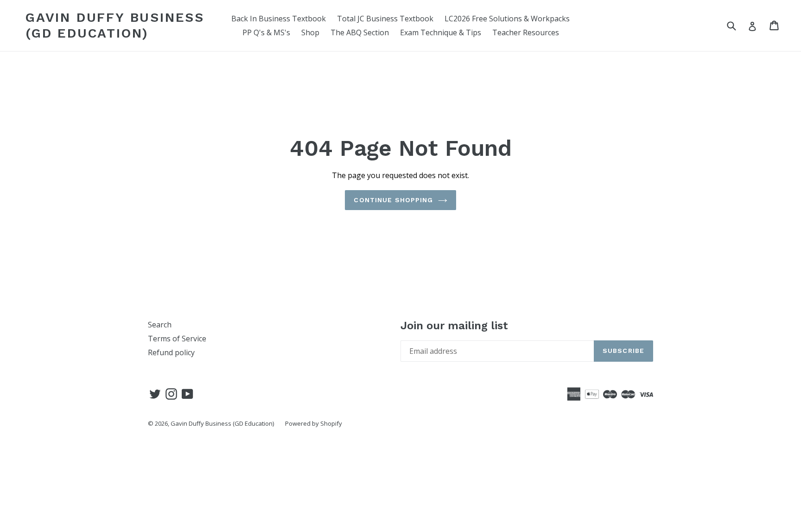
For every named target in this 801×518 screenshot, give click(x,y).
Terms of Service (177, 338)
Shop (310, 32)
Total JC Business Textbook (385, 18)
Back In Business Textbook (278, 18)
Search (160, 325)
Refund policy (171, 352)
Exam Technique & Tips (440, 32)
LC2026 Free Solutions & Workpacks (507, 18)
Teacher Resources (525, 32)
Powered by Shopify (313, 423)
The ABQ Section (360, 32)
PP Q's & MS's (266, 32)
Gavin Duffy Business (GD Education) (114, 25)
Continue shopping (393, 200)
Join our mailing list (454, 325)
